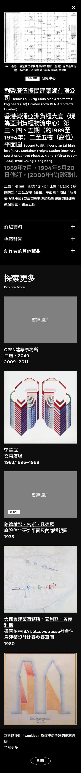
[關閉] (73, 7)
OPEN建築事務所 (21, 350)
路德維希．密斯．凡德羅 (29, 524)
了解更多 (11, 748)
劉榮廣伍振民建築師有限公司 (39, 95)
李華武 (11, 450)
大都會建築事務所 (22, 619)
